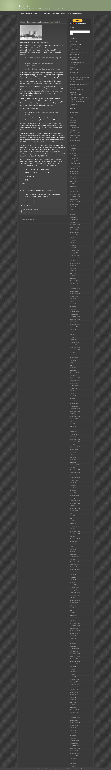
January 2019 (74, 344)
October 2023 (74, 199)
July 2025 (73, 145)
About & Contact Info (33, 13)
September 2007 (75, 692)
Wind (71, 104)
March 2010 (73, 615)
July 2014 (73, 482)
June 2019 (73, 332)
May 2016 (73, 426)
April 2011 (73, 582)
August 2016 (74, 418)
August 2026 (74, 112)
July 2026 (73, 115)
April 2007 (73, 704)
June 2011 (73, 577)
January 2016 (74, 436)
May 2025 (73, 150)
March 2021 (73, 278)
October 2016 (74, 413)
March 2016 (73, 431)
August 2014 (74, 480)
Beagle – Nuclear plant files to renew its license (42, 69)
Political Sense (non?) (77, 75)
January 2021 (74, 283)
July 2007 (73, 697)
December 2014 (75, 470)
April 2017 (73, 398)
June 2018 (73, 362)
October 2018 (74, 352)
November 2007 (75, 687)
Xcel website (46, 118)
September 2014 (75, 477)
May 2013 (73, 518)
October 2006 (74, 720)
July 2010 (73, 605)
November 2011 (75, 564)
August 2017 (74, 388)
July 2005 (73, 758)
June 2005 (73, 761)
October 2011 (74, 567)
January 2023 (74, 222)
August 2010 (74, 602)
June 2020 (73, 301)
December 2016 (75, 408)
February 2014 (74, 495)
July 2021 (73, 268)
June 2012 (73, 546)
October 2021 (74, 260)
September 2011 (75, 569)
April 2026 (73, 122)
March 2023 (73, 217)
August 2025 (74, 143)
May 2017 (73, 396)
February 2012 (74, 556)
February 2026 (74, 127)
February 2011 (74, 587)
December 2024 (75, 163)
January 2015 (74, 467)
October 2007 (74, 689)
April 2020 (73, 306)
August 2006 (74, 725)
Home (22, 13)
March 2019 (73, 339)
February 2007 (74, 710)
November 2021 (75, 258)
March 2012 (73, 554)
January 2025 (74, 161)
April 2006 (73, 735)
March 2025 (73, 155)
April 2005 (73, 766)
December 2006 (75, 715)
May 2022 (73, 242)
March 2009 (73, 646)
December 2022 (75, 224)
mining (72, 64)
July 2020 (73, 298)
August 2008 (74, 664)
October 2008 (74, 658)
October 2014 (74, 475)
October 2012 (74, 536)
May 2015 (73, 457)
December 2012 (75, 531)
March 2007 (73, 707)
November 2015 (75, 441)
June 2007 (73, 699)
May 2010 (73, 610)
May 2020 (73, 304)
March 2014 (73, 493)
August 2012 (74, 541)
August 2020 (74, 296)
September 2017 (75, 385)
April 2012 (73, 551)
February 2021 (74, 281)
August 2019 (74, 327)
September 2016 (75, 416)
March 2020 (73, 309)
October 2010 (74, 597)
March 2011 (73, 584)
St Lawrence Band (75, 89)
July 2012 (73, 544)
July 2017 (73, 390)
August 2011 (74, 572)
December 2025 (75, 132)
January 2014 (74, 498)
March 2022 (73, 247)
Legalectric (24, 6)
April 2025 (73, 153)
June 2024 (73, 178)
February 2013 (74, 526)
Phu (68, 768)
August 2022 (74, 235)
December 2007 (75, 684)
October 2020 (74, 291)
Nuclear (72, 67)
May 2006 (73, 733)
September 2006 (75, 722)
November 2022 (75, 227)
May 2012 (73, 549)
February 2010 (74, 618)
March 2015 (73, 462)
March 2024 (73, 186)
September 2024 (75, 171)
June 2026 (73, 117)
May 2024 (73, 181)
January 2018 (74, 375)
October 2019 (74, 321)
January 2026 (74, 130)
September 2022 (75, 232)
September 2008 (75, 661)
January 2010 (74, 620)
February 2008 (74, 679)
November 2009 (75, 625)
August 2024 (74, 173)
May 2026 (73, 120)
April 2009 (73, 643)
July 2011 (73, 574)
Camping (72, 41)
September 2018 (75, 355)
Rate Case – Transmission (78, 84)
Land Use (73, 59)
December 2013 (75, 500)
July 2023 (73, 207)
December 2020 (75, 286)
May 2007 (73, 702)
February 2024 (74, 189)
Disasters (73, 47)
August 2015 (74, 449)
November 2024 (75, 166)
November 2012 (75, 533)
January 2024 (74, 191)
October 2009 (74, 628)
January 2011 (74, 590)
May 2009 (73, 641)
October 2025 (74, 138)
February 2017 (74, 403)
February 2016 (74, 434)
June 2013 (73, 515)
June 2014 (73, 485)
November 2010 (75, 595)
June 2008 (73, 669)
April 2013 (73, 521)
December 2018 (75, 347)
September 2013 (75, 508)
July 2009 (73, 636)
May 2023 (73, 212)
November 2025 (75, 135)
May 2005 (73, 763)
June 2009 (73, 638)
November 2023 (75, 196)
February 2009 (74, 648)
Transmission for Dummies (78, 97)
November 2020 (75, 288)
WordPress (81, 768)
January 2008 (74, 682)
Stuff (71, 92)
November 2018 (75, 350)
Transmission (74, 94)
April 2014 (73, 490)
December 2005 (75, 745)
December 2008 (75, 653)
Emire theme (49, 768)
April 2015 (73, 459)
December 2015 (75, 439)
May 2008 (73, 671)
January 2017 (74, 406)
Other (29, 211)
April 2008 (73, 674)
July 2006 (73, 727)
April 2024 (73, 184)
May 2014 (73, 487)
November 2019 (75, 319)
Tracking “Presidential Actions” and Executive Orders (62, 13)
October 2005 (74, 750)
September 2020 (75, 293)
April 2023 (73, 214)
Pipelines (73, 72)
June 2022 (73, 240)
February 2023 (74, 219)
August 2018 (74, 357)
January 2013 (74, 528)
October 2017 (74, 383)
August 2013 (74, 510)
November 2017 (75, 380)
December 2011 (75, 561)
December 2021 (75, 255)
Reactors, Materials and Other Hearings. (48, 142)
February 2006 (74, 740)
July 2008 (73, 666)
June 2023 (73, 209)
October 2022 (74, 229)
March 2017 (73, 401)
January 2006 (74, 743)
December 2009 (75, 623)
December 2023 (75, 194)
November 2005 (75, 748)
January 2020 (74, 314)
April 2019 (73, 337)
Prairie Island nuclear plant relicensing (34, 21)
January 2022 (74, 253)
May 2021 (73, 273)
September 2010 (75, 600)
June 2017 (73, 393)
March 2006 (73, 738)
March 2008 (73, 676)
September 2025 (75, 140)
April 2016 (73, 429)
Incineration (73, 57)
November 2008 (75, 656)
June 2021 (73, 270)
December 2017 (75, 378)
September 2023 (75, 201)
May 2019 (73, 334)
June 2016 (73, 424)
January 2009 (74, 651)
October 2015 (74, 444)
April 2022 (73, 245)
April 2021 (73, 275)
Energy (72, 49)
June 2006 (73, 730)
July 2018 (73, 360)
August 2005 (74, 756)
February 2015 (74, 464)
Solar (71, 87)
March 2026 (73, 125)
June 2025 (73, 148)
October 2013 (74, 505)
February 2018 (74, 372)
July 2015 (73, 452)
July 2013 (73, 513)
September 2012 (75, 539)
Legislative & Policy (76, 62)
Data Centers (74, 44)
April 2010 (73, 613)
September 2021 (75, 263)
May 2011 (73, 579)
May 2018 (73, 365)
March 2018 (73, 370)
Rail (71, 82)
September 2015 (75, 447)
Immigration (73, 54)
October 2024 (74, 168)
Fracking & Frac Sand (77, 52)
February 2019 (74, 342)
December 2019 (75, 316)
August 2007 (74, 694)
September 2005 (75, 753)
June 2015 (73, 454)
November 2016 (75, 411)
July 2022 (73, 237)
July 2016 (73, 421)
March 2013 (73, 523)
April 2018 (73, 367)
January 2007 (74, 712)
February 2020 (74, 311)
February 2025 (74, 158)
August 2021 (74, 265)
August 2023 (74, 204)
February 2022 (74, 250)
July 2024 (73, 176)
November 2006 (75, 717)
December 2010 (75, 592)
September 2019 (75, 324)
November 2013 (75, 503)
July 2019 (73, 329)
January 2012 (74, 559)
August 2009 (74, 633)
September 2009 (75, 630)
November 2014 (75, 472)
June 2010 (73, 607)
